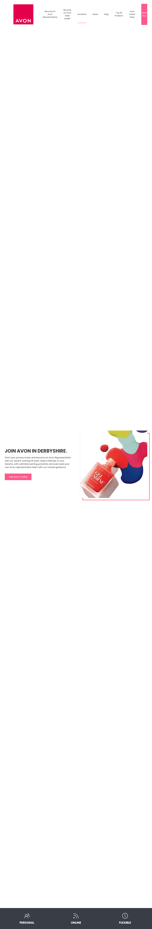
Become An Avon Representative (50, 14)
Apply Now (144, 14)
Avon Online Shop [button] (132, 14)
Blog (106, 14)
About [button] (95, 14)
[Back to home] (24, 14)
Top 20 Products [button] (119, 14)
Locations (81, 14)
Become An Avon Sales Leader (67, 14)
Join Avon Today (18, 476)
